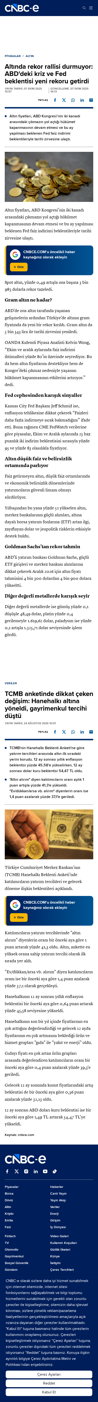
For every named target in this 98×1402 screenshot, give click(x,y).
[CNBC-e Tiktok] (54, 1172)
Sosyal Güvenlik (16, 1263)
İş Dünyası (58, 1227)
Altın (30, 56)
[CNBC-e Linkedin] (35, 1172)
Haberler (56, 1187)
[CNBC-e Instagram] (26, 1172)
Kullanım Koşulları (63, 1243)
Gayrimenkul (14, 1256)
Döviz (9, 1200)
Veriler (11, 683)
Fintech (10, 1236)
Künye (55, 1256)
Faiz (8, 1227)
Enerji (54, 1214)
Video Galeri (59, 1236)
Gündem (11, 1270)
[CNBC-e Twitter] (16, 1172)
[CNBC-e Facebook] (7, 1172)
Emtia (9, 1220)
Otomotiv (11, 1250)
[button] (55, 100)
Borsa (9, 1193)
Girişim (55, 1220)
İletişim (55, 1263)
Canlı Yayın (58, 1193)
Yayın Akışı (58, 1200)
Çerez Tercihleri (62, 1270)
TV (7, 1243)
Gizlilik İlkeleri (60, 1250)
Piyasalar (13, 56)
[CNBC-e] (22, 8)
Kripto (9, 1214)
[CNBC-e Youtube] (45, 1172)
